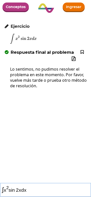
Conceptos (16, 7)
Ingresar (73, 7)
